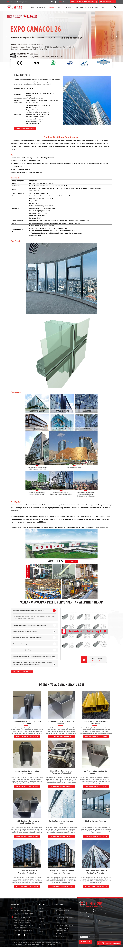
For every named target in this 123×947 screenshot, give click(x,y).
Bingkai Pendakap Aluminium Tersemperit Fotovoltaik (61, 772)
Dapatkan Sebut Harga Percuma (82, 2)
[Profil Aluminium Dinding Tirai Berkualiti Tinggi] (96, 754)
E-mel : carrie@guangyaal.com (18, 2)
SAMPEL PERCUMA (106, 2)
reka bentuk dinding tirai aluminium (65, 918)
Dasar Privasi (51, 944)
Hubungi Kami (93, 7)
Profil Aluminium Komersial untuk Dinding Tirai (61, 722)
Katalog (42, 924)
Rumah (31, 7)
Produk (51, 7)
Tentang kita (40, 7)
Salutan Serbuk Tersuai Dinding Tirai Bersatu (96, 722)
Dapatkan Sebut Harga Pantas (27, 737)
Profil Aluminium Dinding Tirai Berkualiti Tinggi (96, 772)
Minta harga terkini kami (25, 128)
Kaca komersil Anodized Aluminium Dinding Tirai (27, 872)
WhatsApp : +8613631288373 (23, 914)
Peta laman (36, 944)
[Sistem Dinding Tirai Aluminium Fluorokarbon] (27, 754)
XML (43, 944)
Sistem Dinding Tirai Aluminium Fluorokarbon (27, 772)
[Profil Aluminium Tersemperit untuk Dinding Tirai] (27, 804)
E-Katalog (97, 659)
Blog (41, 931)
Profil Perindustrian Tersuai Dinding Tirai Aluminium (96, 872)
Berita (60, 7)
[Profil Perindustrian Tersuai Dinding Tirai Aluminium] (96, 854)
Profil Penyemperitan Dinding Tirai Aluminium (27, 722)
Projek (67, 7)
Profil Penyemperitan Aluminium (63, 935)
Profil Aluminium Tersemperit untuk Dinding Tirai (27, 822)
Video (41, 921)
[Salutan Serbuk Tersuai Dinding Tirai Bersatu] (96, 705)
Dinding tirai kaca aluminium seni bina (61, 822)
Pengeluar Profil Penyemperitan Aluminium (65, 924)
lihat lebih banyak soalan (22, 672)
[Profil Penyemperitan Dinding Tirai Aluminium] (27, 705)
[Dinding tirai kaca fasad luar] (96, 804)
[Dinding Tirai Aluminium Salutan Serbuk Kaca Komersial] (61, 854)
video (76, 7)
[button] (6, 36)
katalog (83, 7)
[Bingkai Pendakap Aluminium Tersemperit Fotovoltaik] (61, 754)
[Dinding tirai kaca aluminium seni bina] (61, 804)
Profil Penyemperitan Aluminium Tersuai (63, 909)
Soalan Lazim (43, 928)
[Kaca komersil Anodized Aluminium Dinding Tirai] (27, 854)
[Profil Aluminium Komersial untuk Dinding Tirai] (61, 705)
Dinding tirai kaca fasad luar (96, 821)
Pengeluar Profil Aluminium (65, 914)
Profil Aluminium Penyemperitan (62, 929)
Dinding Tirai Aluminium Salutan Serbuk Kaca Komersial (61, 872)
